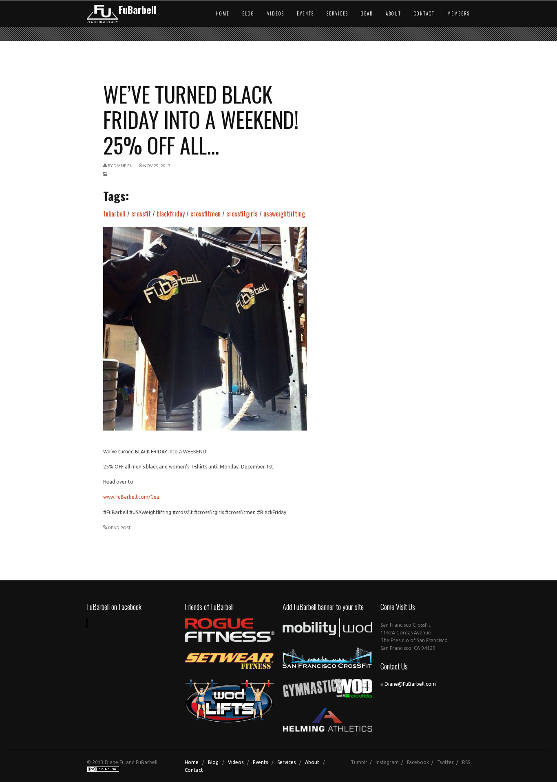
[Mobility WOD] (327, 635)
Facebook (418, 762)
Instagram (387, 762)
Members (458, 13)
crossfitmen (205, 214)
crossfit (141, 214)
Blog (248, 13)
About (393, 13)
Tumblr (359, 762)
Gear (367, 13)
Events (305, 13)
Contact (424, 13)
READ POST (119, 528)
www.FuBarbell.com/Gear (132, 496)
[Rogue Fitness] (229, 640)
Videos (275, 13)
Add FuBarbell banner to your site (323, 606)
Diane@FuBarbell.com (410, 684)
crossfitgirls (242, 214)
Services (337, 13)
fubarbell (114, 214)
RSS (466, 762)
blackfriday (171, 214)
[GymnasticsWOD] (327, 695)
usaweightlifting (284, 214)
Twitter (445, 762)
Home (223, 13)
